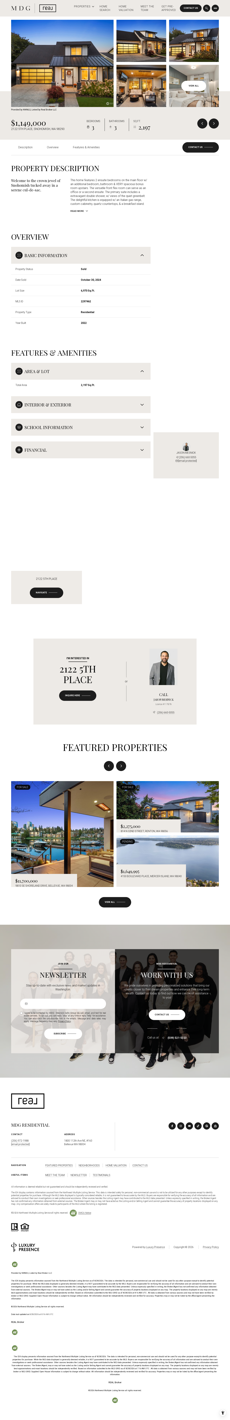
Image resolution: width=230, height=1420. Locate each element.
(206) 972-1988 (20, 1140)
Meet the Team (147, 8)
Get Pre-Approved (169, 8)
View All (194, 86)
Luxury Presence (155, 1247)
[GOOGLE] (206, 1126)
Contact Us (191, 8)
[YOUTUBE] (189, 1126)
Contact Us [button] (140, 1165)
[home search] (206, 8)
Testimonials (101, 1175)
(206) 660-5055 (187, 457)
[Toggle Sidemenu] (215, 8)
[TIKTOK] (198, 1126)
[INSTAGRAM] (180, 1126)
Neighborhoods (89, 1165)
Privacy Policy (64, 1021)
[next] (121, 766)
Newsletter (79, 1175)
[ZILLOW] (215, 1126)
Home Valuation (126, 8)
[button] (200, 147)
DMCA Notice (84, 1213)
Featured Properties (59, 1165)
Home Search (105, 8)
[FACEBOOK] (172, 1126)
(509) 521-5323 (177, 1038)
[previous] (109, 766)
